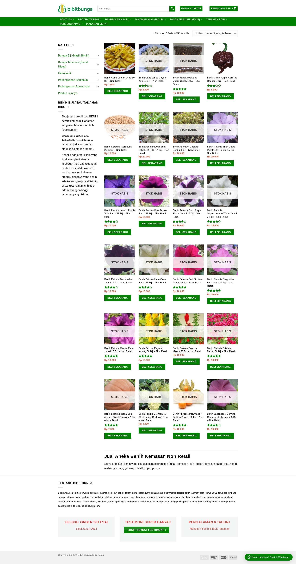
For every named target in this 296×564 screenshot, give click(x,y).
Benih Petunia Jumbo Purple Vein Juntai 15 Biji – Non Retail (119, 213)
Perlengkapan (70, 23)
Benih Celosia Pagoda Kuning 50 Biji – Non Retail (153, 350)
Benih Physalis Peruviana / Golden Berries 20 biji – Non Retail (188, 416)
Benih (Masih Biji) (117, 19)
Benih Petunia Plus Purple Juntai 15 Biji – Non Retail (153, 212)
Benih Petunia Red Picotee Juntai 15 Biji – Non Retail (187, 281)
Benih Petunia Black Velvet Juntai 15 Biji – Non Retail (118, 281)
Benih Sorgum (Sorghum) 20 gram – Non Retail (118, 148)
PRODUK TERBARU (89, 19)
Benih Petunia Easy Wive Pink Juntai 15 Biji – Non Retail (220, 282)
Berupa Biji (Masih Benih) (73, 55)
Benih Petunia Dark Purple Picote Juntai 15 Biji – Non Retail (187, 213)
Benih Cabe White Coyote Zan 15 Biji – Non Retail (152, 79)
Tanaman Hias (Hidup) (149, 19)
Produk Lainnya (67, 93)
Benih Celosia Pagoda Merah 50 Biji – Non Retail (187, 350)
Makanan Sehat (97, 23)
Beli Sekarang (117, 91)
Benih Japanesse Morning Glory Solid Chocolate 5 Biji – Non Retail (221, 416)
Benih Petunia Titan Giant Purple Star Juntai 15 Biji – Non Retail (221, 149)
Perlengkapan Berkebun (73, 79)
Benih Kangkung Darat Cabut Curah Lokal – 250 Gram (186, 80)
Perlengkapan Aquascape (74, 86)
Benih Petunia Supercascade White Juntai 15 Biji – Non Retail (222, 213)
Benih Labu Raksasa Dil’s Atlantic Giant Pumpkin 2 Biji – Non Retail (119, 416)
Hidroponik (64, 73)
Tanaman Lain (215, 19)
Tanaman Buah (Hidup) (185, 19)
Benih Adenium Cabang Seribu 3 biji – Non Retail (186, 148)
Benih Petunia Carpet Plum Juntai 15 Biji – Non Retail (119, 350)
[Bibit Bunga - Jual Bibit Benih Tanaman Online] (75, 9)
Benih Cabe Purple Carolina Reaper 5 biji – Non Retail (222, 79)
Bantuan (66, 19)
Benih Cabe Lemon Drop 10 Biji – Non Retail (119, 79)
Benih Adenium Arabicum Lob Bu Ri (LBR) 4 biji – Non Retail (154, 149)
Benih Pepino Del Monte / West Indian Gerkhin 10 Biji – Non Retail (153, 416)
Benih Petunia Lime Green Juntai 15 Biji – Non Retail (153, 281)
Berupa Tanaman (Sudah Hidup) (73, 64)
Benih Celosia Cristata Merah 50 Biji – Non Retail (221, 350)
